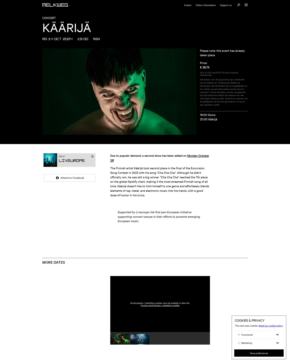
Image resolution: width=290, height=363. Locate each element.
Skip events (60, 258)
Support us (226, 5)
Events (187, 5)
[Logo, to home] (55, 5)
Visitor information (206, 5)
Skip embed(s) (195, 267)
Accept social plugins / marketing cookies (160, 305)
